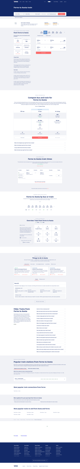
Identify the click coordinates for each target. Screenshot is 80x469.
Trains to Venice (17, 450)
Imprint (24, 466)
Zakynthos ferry (48, 453)
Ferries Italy (48, 451)
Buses (23, 1)
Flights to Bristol (38, 453)
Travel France (58, 451)
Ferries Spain (48, 450)
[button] (38, 14)
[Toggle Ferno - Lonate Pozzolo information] (64, 379)
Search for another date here (40, 182)
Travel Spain (58, 450)
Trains (20, 1)
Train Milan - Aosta (30, 414)
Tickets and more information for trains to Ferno (22, 401)
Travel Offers (58, 448)
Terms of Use (29, 466)
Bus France (26, 448)
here (48, 188)
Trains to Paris (16, 448)
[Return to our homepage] (17, 1)
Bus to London (27, 451)
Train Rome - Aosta (30, 412)
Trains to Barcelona (17, 453)
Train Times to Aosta (29, 419)
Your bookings (56, 1)
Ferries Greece (48, 447)
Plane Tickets (37, 445)
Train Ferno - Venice (17, 412)
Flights (27, 1)
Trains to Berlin (16, 451)
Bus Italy (26, 450)
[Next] (64, 32)
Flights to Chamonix (38, 447)
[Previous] (26, 206)
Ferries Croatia (48, 448)
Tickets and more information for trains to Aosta (48, 401)
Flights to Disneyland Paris (40, 451)
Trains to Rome (16, 447)
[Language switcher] (50, 1)
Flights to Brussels (38, 450)
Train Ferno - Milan (17, 414)
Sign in (65, 1)
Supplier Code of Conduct (43, 466)
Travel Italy (58, 453)
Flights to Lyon (37, 448)
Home (15, 419)
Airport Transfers (59, 447)
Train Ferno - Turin (43, 412)
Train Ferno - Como (17, 390)
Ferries (30, 1)
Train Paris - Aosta (56, 412)
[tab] (40, 35)
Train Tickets (16, 445)
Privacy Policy (35, 466)
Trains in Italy (22, 419)
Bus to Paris (26, 453)
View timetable (18, 53)
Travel (57, 445)
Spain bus (26, 447)
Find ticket (17, 42)
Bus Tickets (26, 445)
